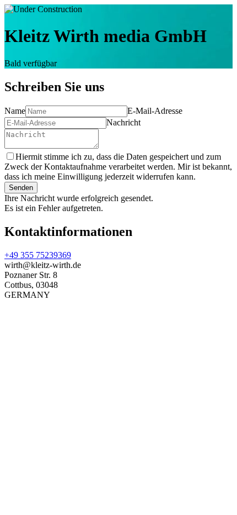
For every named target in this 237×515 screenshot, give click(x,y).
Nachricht (123, 122)
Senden (21, 187)
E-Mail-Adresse (154, 110)
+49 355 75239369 (37, 255)
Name (14, 110)
